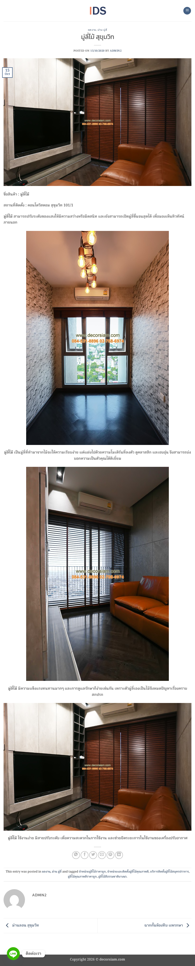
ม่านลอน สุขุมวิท (25, 926)
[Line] (13, 953)
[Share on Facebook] (84, 855)
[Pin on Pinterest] (110, 855)
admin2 (116, 51)
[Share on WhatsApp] (76, 855)
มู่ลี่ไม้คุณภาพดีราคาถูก (82, 876)
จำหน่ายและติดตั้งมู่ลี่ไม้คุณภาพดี (128, 871)
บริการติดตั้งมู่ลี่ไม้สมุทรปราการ (169, 871)
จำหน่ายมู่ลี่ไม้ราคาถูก (92, 871)
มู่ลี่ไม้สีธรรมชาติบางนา (112, 876)
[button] (187, 11)
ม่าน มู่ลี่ (102, 30)
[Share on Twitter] (93, 855)
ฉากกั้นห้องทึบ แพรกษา (164, 926)
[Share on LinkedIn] (119, 855)
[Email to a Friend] (102, 855)
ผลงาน (92, 30)
